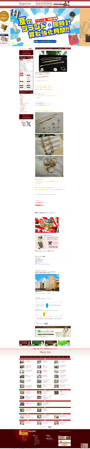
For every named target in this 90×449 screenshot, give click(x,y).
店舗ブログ (21, 98)
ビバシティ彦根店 (22, 82)
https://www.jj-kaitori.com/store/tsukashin (44, 264)
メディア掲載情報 (22, 105)
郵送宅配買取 (36, 437)
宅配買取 (21, 100)
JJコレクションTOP (23, 94)
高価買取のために (22, 104)
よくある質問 (22, 109)
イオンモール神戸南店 (45, 392)
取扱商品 (21, 99)
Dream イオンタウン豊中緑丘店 (45, 381)
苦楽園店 (28, 78)
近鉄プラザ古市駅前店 (23, 65)
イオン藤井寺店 (22, 66)
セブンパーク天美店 (27, 381)
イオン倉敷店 (29, 89)
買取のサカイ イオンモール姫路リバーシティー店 (45, 397)
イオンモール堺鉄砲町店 (27, 371)
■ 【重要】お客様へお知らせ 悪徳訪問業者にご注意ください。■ (45, 348)
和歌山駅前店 (22, 76)
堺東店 (21, 62)
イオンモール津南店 (29, 86)
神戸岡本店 (28, 77)
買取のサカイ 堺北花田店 (23, 70)
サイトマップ (22, 106)
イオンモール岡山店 (29, 88)
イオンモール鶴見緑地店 (23, 67)
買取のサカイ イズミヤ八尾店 (45, 386)
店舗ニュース (24, 437)
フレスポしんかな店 (22, 61)
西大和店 (28, 82)
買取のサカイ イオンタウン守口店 (62, 386)
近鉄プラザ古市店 (62, 371)
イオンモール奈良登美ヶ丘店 (45, 404)
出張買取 (36, 436)
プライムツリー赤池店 (23, 86)
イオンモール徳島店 (22, 88)
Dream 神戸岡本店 (62, 392)
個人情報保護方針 (22, 108)
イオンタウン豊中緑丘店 (23, 68)
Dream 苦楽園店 (27, 397)
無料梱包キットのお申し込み (24, 103)
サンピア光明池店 (27, 362)
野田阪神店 (45, 371)
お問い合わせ (22, 110)
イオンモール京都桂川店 (23, 74)
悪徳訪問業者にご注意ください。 (52, 439)
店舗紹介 (21, 95)
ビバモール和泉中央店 (23, 63)
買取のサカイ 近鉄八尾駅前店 (24, 69)
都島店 (28, 62)
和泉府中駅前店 (45, 362)
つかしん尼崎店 (29, 76)
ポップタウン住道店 (29, 61)
